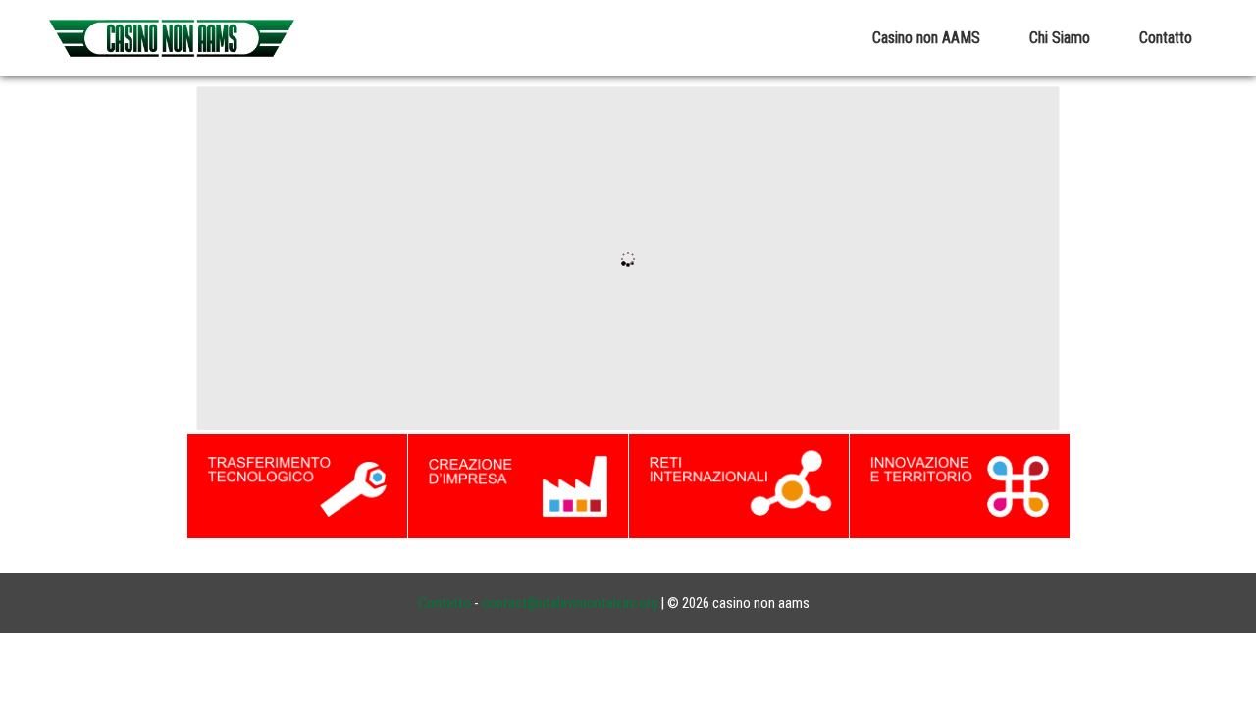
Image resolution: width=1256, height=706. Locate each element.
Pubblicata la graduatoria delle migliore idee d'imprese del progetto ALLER (426, 339)
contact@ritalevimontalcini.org (569, 603)
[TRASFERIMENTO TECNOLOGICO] (297, 484)
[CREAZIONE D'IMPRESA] (518, 484)
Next (1049, 259)
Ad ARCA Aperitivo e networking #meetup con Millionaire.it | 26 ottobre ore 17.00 (447, 339)
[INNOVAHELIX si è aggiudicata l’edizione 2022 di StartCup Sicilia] (638, 417)
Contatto (444, 603)
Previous (206, 259)
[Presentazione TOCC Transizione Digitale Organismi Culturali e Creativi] (638, 333)
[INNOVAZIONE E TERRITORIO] (960, 484)
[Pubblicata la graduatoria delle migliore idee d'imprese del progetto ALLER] (638, 306)
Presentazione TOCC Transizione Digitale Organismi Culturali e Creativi (414, 339)
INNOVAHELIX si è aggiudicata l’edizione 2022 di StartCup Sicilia (396, 339)
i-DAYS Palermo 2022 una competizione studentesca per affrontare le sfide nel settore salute (483, 339)
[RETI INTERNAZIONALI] (739, 484)
